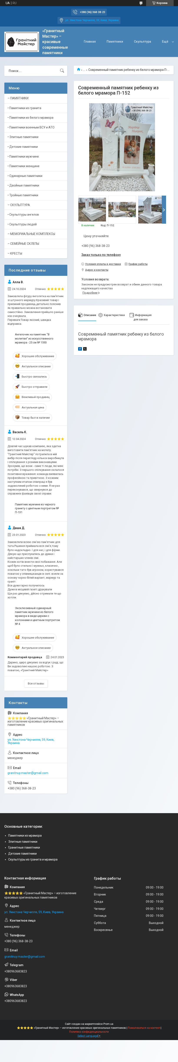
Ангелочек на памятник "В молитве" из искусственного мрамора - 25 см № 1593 (34, 338)
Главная (90, 41)
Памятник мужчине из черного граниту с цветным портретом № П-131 (37, 508)
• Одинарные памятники (25, 176)
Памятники (115, 41)
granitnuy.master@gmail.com (28, 773)
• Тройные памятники (23, 195)
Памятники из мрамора (25, 835)
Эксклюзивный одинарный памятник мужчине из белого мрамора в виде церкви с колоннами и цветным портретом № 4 (37, 616)
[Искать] (62, 71)
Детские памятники (22, 853)
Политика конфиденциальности (89, 1031)
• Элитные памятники (23, 137)
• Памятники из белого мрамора (30, 117)
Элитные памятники (22, 841)
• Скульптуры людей (22, 224)
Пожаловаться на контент (144, 1027)
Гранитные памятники (24, 847)
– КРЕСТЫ (15, 253)
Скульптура (142, 41)
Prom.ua (108, 1023)
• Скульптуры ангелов (23, 214)
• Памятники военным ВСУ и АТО (31, 127)
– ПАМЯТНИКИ (18, 98)
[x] (85, 349)
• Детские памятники (23, 146)
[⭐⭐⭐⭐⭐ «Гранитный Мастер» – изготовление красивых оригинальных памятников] (21, 42)
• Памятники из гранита (24, 108)
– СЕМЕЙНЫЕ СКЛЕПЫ (23, 243)
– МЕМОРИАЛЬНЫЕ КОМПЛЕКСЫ (31, 234)
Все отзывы (36, 683)
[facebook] (80, 349)
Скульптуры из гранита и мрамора (33, 859)
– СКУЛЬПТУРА (19, 205)
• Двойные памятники (23, 185)
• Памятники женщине (24, 166)
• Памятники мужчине (23, 156)
